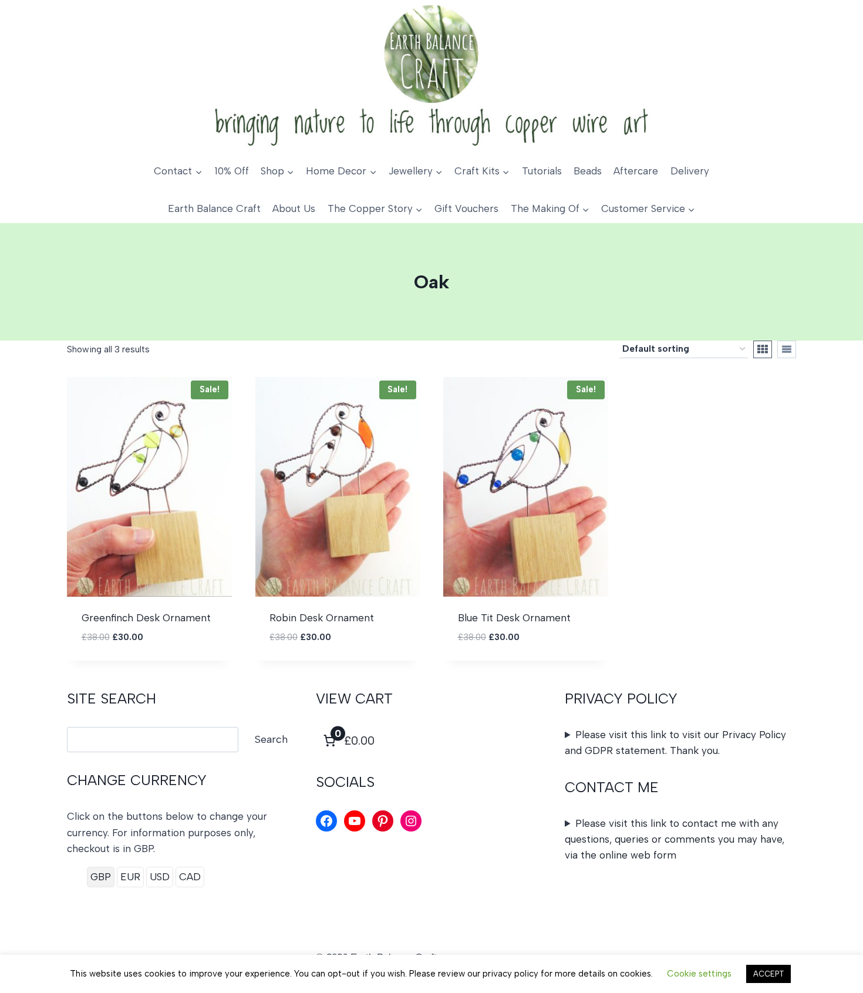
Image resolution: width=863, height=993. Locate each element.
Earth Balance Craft (214, 208)
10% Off (231, 171)
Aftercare (635, 171)
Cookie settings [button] (699, 973)
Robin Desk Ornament (321, 618)
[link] (347, 740)
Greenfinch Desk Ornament (146, 618)
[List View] (786, 349)
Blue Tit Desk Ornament (514, 618)
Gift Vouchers (466, 208)
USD (160, 877)
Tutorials (542, 171)
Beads (588, 171)
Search (271, 739)
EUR (130, 877)
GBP (100, 877)
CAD (190, 877)
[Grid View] (762, 349)
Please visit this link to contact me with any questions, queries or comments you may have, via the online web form (674, 839)
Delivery (689, 171)
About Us (293, 208)
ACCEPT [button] (768, 974)
